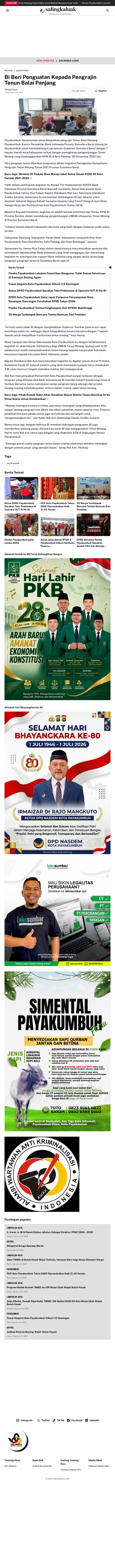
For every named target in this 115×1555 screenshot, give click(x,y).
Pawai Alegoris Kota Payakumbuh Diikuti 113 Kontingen (44, 284)
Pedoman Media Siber (98, 1466)
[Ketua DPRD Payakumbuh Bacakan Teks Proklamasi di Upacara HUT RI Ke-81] (21, 488)
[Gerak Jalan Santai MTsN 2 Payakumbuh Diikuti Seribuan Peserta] (57, 525)
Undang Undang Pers (70, 1469)
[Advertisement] (57, 21)
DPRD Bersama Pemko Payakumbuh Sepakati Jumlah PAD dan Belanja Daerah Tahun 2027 (90, 543)
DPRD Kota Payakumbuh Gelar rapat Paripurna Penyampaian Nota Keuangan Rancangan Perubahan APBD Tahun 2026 (51, 299)
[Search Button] (108, 11)
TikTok (60, 1420)
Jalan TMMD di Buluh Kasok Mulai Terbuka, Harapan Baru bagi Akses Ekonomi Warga (55, 1259)
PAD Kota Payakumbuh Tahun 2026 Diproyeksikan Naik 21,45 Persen (57, 506)
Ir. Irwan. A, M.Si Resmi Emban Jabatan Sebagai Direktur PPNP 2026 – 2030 (50, 1232)
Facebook (77, 1420)
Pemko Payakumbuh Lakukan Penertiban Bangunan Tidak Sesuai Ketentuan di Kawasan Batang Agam (57, 275)
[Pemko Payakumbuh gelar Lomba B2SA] (21, 525)
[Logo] (57, 1440)
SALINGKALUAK (61, 1479)
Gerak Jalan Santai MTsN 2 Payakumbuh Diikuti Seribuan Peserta (57, 543)
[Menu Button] (7, 11)
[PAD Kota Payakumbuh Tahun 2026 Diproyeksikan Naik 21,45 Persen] (57, 488)
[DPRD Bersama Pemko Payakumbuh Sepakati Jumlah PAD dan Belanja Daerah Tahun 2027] (94, 525)
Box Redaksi (10, 1466)
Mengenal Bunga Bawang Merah (25, 1245)
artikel (10, 1241)
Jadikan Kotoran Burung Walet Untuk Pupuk (32, 1331)
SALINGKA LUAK (69, 60)
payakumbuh (13, 463)
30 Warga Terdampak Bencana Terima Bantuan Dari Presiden (47, 314)
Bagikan (103, 91)
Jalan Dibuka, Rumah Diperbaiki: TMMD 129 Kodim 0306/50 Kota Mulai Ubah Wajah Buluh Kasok (54, 1303)
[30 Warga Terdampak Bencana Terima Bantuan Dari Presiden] (94, 488)
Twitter (46, 1420)
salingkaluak (61, 9)
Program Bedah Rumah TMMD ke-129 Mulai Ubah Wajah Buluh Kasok (46, 1287)
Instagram (26, 1420)
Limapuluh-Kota (15, 1228)
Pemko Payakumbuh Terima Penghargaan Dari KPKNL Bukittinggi (50, 307)
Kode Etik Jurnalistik (42, 1466)
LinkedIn (94, 1420)
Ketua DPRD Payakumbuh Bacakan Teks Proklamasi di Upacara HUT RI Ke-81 (57, 290)
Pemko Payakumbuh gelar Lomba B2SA (19, 541)
